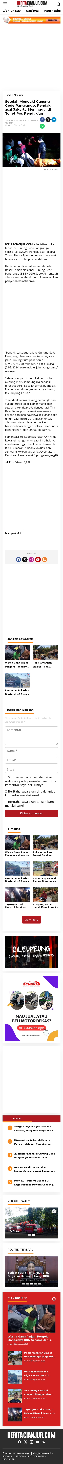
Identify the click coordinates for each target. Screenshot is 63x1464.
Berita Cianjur (23, 1453)
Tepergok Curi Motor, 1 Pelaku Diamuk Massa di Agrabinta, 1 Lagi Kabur (15, 906)
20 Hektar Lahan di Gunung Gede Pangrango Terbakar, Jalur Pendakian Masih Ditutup (34, 1156)
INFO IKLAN (9, 1459)
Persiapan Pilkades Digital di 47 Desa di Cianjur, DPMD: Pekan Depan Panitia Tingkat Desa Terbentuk (17, 692)
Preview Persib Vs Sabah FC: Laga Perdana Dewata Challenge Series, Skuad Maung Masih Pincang (34, 1183)
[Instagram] (31, 559)
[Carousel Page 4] (35, 1283)
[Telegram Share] (53, 119)
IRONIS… (13, 1230)
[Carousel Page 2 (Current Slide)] (33, 1235)
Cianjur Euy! (19, 125)
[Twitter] (25, 559)
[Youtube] (38, 559)
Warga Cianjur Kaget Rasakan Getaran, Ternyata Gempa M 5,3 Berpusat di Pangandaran (33, 1128)
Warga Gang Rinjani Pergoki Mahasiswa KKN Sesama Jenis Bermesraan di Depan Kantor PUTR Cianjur (17, 665)
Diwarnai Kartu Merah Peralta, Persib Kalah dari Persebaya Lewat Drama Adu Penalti (32, 1142)
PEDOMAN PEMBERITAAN (30, 1456)
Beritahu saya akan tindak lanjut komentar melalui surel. (30, 793)
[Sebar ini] (42, 119)
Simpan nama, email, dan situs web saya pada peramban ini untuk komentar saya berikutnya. (30, 781)
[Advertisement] (31, 57)
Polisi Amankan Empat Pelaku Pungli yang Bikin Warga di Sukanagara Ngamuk (43, 665)
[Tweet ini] (48, 119)
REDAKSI (7, 1456)
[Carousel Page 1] (29, 1235)
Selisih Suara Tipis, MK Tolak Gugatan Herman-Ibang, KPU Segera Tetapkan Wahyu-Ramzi (31, 1274)
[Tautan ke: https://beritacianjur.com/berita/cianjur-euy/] (54, 1299)
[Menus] (5, 4)
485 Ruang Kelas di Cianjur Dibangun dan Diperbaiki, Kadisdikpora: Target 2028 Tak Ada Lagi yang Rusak (44, 880)
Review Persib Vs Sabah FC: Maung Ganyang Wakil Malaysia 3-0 (33, 1169)
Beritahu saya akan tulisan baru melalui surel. (29, 803)
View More (31, 919)
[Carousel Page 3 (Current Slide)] (31, 1283)
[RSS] (44, 559)
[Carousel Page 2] (27, 1283)
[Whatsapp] (42, 126)
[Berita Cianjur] (32, 4)
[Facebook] (18, 559)
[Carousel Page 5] (39, 1283)
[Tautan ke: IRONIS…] (31, 1222)
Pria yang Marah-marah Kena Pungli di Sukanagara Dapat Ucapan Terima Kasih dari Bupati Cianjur (44, 906)
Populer (17, 1118)
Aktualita (9, 125)
